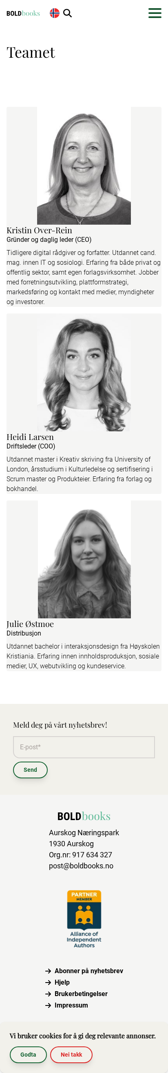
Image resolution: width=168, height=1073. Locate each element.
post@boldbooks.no (81, 865)
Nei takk (71, 1054)
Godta (28, 1054)
